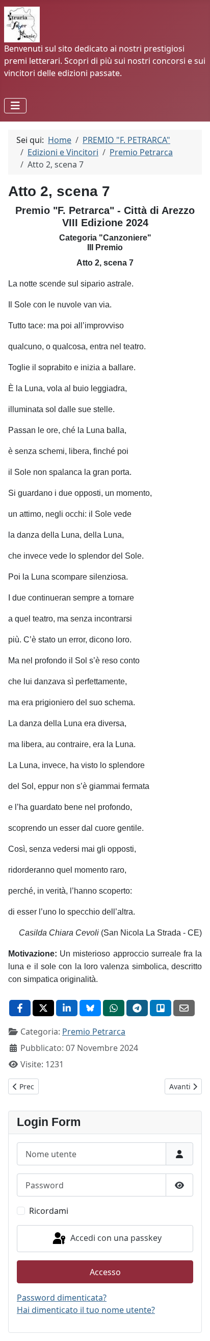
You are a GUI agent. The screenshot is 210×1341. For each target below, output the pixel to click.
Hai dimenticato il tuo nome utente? (86, 1309)
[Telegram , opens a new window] (137, 1008)
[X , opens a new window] (43, 1008)
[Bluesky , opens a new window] (90, 1008)
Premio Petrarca (93, 1031)
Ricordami (48, 1210)
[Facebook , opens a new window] (20, 1008)
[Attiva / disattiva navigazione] (15, 105)
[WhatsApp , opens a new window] (113, 1008)
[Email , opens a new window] (184, 1008)
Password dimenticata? (62, 1297)
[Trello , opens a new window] (160, 1008)
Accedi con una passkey (115, 1237)
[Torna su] (192, 1322)
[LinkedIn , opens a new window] (66, 1008)
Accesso (105, 1272)
